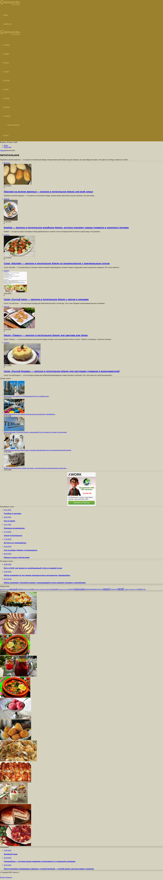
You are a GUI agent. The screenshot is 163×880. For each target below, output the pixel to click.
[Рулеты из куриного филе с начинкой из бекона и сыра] (15, 782)
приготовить (80, 589)
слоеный (132, 589)
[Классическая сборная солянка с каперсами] (15, 697)
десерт (26, 589)
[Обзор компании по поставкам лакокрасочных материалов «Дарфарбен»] (14, 412)
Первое (6, 54)
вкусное (2, 589)
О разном (7, 116)
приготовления (91, 589)
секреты (127, 589)
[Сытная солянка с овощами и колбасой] (15, 655)
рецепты (114, 589)
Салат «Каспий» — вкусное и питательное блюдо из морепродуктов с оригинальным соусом (57, 263)
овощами (61, 589)
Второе (6, 62)
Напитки (7, 107)
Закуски (6, 98)
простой (100, 589)
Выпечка (7, 80)
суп (136, 589)
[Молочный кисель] (14, 803)
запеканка (37, 589)
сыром (139, 589)
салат (120, 588)
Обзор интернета (13, 125)
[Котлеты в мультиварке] (15, 739)
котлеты (42, 589)
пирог (65, 589)
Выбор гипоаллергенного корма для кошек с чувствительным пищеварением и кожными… (35, 468)
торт (144, 589)
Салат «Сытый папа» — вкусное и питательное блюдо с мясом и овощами (46, 299)
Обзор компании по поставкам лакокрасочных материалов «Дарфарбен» (29, 414)
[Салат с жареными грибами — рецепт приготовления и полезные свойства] (18, 761)
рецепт (107, 589)
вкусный (13, 589)
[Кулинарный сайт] (10, 4)
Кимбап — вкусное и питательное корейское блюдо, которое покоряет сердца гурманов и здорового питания (66, 227)
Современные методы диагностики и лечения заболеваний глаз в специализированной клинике (37, 450)
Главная (3, 150)
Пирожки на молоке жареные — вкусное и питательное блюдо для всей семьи (48, 191)
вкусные (7, 589)
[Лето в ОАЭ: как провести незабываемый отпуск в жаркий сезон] (14, 394)
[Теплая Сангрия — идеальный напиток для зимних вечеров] (18, 676)
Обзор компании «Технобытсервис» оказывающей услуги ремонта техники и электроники (35, 432)
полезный (70, 589)
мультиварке (54, 589)
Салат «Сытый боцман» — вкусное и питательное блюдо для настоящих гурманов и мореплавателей (62, 371)
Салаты (6, 71)
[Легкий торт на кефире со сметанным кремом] (15, 824)
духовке (31, 589)
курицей (47, 589)
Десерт (6, 89)
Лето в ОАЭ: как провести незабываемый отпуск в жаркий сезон (26, 396)
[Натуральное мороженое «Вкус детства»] (15, 718)
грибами (20, 589)
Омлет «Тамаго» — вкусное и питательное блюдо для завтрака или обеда (46, 335)
